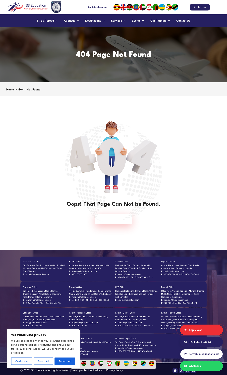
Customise (21, 361)
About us (69, 20)
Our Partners (158, 20)
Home (10, 89)
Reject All (43, 361)
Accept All (65, 361)
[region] (43, 348)
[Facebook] (175, 370)
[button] (46, 21)
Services (116, 20)
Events (136, 20)
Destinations (93, 20)
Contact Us (183, 20)
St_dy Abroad (45, 20)
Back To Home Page (111, 219)
